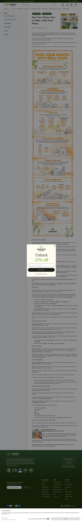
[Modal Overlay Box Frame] (41, 260)
